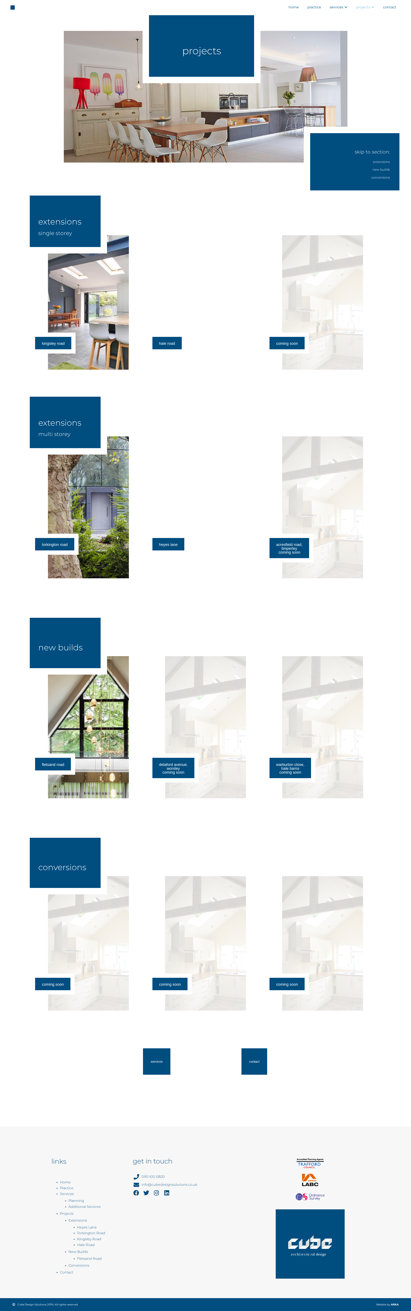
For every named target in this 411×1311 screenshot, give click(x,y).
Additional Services (84, 1207)
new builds (381, 169)
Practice (314, 7)
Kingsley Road (89, 1239)
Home (294, 7)
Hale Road (86, 1245)
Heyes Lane (87, 1227)
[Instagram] (156, 1192)
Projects (363, 7)
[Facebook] (136, 1192)
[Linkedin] (166, 1192)
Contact (389, 7)
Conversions (78, 1265)
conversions (380, 177)
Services (337, 7)
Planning (76, 1201)
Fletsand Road (89, 1259)
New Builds (78, 1252)
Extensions (77, 1220)
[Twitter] (146, 1192)
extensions (381, 162)
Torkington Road (91, 1233)
